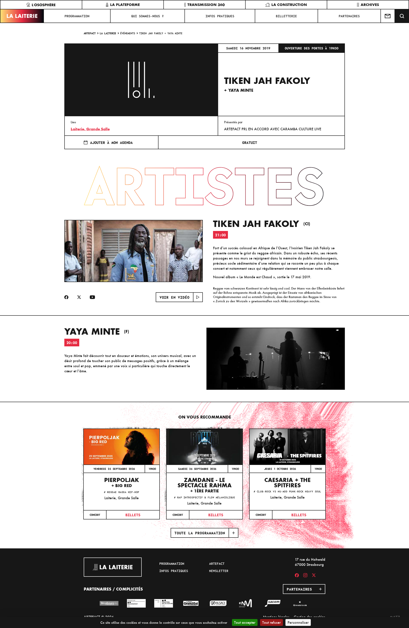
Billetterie (286, 16)
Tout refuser (271, 622)
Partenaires (349, 16)
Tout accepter (244, 622)
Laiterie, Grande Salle (90, 129)
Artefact (90, 33)
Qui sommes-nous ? (147, 16)
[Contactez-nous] (388, 16)
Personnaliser (298, 622)
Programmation (77, 16)
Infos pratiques (220, 16)
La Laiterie (21, 16)
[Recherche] (402, 16)
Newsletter (218, 571)
